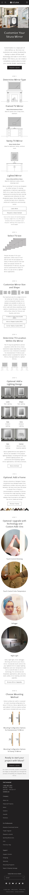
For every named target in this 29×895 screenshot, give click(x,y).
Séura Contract (14, 466)
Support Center (7, 854)
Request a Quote (14, 67)
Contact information (19, 891)
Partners (5, 817)
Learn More (14, 208)
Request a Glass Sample (14, 212)
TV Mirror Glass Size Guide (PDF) (14, 317)
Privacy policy (22, 889)
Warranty (5, 861)
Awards (5, 814)
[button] (2, 2)
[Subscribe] (23, 878)
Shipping (5, 857)
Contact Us (6, 791)
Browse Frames (14, 503)
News (4, 807)
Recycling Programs (8, 864)
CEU (4, 841)
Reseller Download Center (10, 827)
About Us (5, 800)
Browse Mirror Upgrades (14, 682)
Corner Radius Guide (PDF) (14, 325)
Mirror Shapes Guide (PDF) (14, 321)
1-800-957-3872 (7, 785)
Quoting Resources (8, 837)
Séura (9, 889)
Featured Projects (8, 803)
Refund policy (14, 889)
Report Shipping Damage (10, 868)
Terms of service (10, 891)
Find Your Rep (7, 844)
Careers (5, 810)
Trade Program (7, 830)
